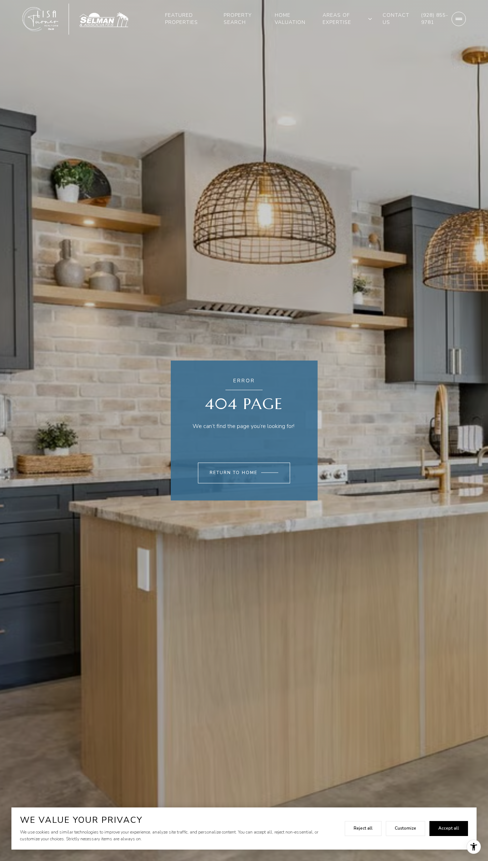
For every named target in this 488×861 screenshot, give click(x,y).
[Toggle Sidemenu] (459, 19)
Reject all (363, 828)
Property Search (238, 19)
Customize (405, 828)
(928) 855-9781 (434, 19)
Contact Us (396, 19)
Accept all (448, 828)
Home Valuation (290, 19)
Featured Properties (181, 19)
